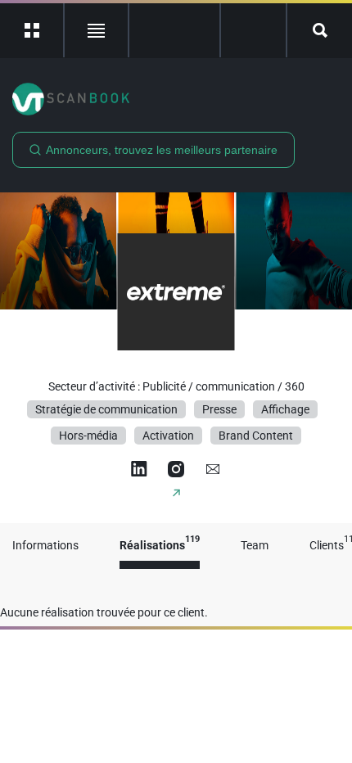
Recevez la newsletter (253, 30)
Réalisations (160, 546)
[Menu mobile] (32, 30)
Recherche (319, 30)
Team (255, 546)
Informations (45, 546)
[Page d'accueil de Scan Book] (176, 99)
